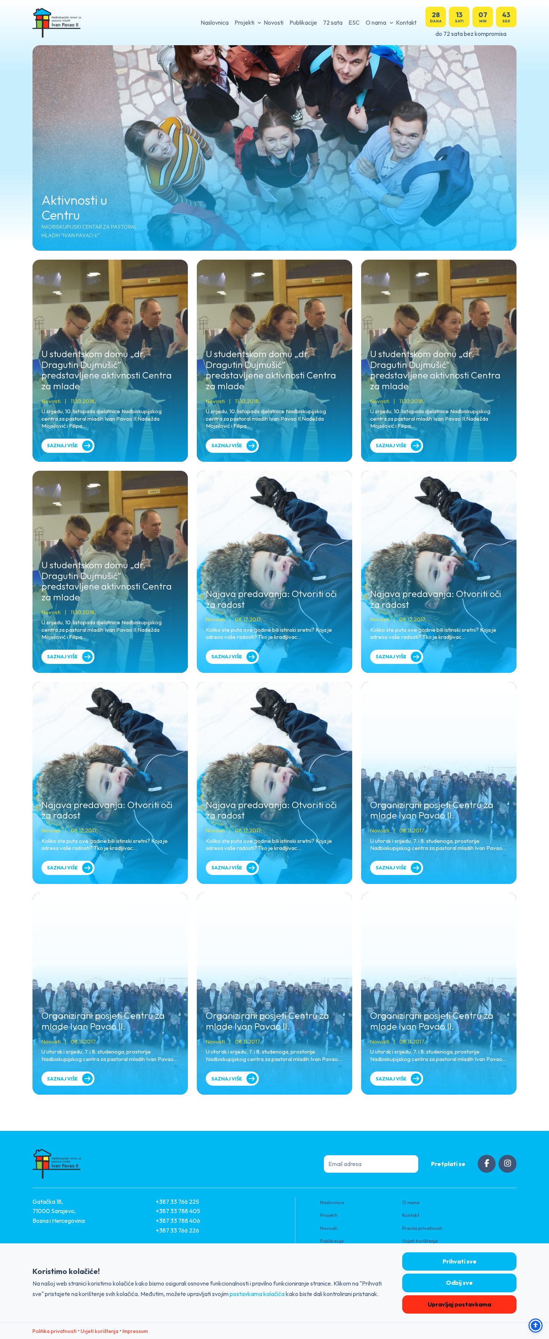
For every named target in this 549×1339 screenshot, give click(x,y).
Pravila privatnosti (422, 1228)
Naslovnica (215, 22)
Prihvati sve (460, 1261)
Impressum (135, 1331)
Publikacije (303, 22)
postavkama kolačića (257, 1294)
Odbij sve (459, 1282)
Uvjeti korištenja (420, 1241)
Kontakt (406, 22)
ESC (354, 22)
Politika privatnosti (54, 1331)
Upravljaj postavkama (459, 1304)
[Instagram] (508, 1164)
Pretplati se (448, 1164)
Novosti (273, 22)
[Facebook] (487, 1164)
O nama (376, 22)
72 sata (332, 22)
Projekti (244, 22)
